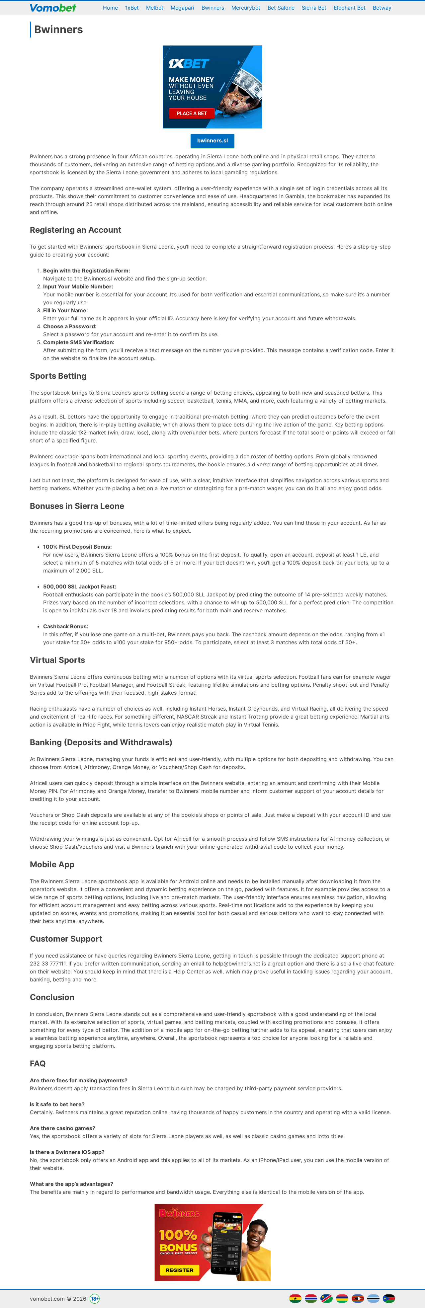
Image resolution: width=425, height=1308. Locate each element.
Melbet (154, 7)
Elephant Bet (350, 7)
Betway (382, 7)
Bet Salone (281, 7)
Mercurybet (245, 7)
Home (110, 7)
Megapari (182, 7)
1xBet (132, 7)
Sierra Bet (314, 7)
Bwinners (213, 7)
